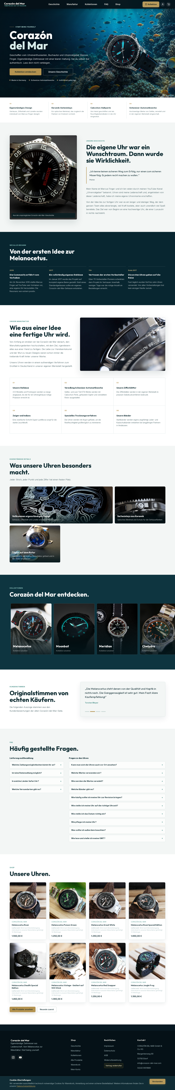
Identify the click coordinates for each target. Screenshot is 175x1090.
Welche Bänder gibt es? (82, 789)
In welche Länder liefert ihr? (25, 781)
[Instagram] (13, 1057)
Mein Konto (75, 1069)
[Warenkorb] (168, 4)
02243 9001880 (144, 1068)
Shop (117, 4)
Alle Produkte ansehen (22, 1009)
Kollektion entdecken (25, 72)
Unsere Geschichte (58, 72)
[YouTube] (20, 1057)
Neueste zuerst (47, 1009)
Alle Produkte (76, 1060)
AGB (106, 1055)
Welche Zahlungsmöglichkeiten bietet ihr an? (33, 765)
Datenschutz (109, 1051)
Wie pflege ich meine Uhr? (83, 822)
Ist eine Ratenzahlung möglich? (27, 773)
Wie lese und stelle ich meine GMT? (88, 838)
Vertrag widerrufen (114, 1065)
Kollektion (152, 4)
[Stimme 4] (103, 711)
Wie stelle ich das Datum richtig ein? (88, 814)
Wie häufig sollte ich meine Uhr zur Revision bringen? (96, 797)
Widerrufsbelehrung (112, 1060)
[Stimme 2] (92, 711)
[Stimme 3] (98, 711)
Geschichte (54, 4)
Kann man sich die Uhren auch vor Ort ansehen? (94, 765)
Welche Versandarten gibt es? (26, 789)
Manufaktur (72, 4)
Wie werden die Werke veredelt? (87, 781)
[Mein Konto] (162, 4)
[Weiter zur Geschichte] (162, 91)
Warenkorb (75, 1065)
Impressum (109, 1046)
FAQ (106, 4)
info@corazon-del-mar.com (149, 1063)
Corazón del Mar (14, 3)
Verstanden (157, 1081)
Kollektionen (91, 4)
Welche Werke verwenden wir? (86, 773)
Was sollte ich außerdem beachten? (88, 830)
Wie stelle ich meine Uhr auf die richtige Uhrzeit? (94, 805)
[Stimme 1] (87, 711)
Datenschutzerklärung (26, 1086)
